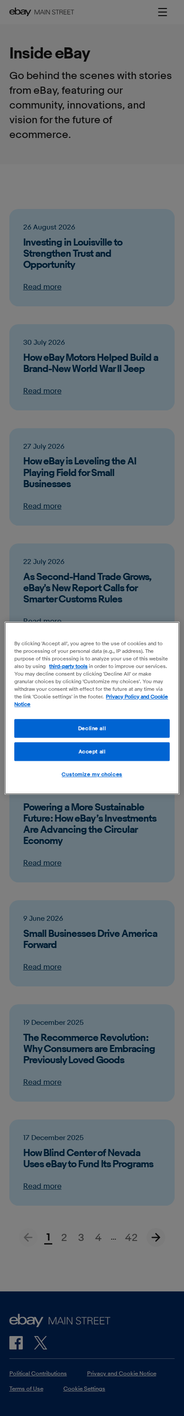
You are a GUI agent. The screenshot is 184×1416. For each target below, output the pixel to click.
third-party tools (68, 666)
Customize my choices (92, 774)
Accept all (92, 751)
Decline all (92, 728)
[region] (91, 708)
